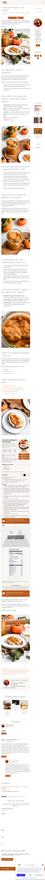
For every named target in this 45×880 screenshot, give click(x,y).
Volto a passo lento (38, 125)
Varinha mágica (7, 465)
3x (28, 475)
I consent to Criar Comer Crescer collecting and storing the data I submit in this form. (15, 855)
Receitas (19, 670)
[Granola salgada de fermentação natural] (38, 131)
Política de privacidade (33, 877)
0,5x (22, 475)
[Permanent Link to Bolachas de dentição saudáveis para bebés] (16, 704)
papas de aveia (9, 371)
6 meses (22, 668)
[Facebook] (35, 55)
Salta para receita (12, 17)
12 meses (18, 668)
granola (11, 373)
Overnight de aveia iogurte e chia (10, 393)
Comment (3, 813)
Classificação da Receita (7, 808)
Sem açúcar (22, 671)
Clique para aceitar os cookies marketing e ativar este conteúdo (15, 537)
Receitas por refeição (6, 671)
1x (24, 475)
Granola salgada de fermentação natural (38, 137)
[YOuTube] (38, 58)
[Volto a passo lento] (38, 120)
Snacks (3, 674)
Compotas (4, 670)
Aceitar (21, 875)
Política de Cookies (25, 877)
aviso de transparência (26, 12)
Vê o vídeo (21, 17)
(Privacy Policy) (16, 855)
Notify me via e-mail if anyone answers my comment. (13, 850)
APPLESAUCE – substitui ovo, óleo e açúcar (13, 387)
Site (2, 844)
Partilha (24, 458)
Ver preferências (39, 875)
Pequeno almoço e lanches (11, 670)
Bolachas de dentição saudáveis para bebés (16, 708)
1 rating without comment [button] (19, 796)
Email (3, 837)
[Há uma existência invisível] (38, 108)
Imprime (24, 454)
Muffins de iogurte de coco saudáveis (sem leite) (13, 389)
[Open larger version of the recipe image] (24, 444)
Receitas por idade (25, 670)
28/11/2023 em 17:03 (10, 741)
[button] (42, 865)
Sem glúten (6, 673)
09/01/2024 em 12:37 (14, 762)
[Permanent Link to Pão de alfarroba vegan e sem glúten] (7, 709)
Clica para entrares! (9, 522)
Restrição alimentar (15, 671)
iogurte (6, 373)
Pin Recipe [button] (24, 456)
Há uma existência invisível (38, 114)
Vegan (12, 674)
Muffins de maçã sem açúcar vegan (11, 391)
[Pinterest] (38, 55)
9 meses (25, 668)
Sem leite (17, 673)
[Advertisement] (39, 81)
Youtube (4, 606)
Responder (4, 733)
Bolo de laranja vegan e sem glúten (24, 712)
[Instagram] (40, 55)
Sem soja (25, 673)
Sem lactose (12, 673)
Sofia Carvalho (13, 760)
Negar (30, 875)
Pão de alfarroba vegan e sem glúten (7, 713)
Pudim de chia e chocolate (9, 385)
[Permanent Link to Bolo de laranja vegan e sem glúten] (24, 709)
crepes (9, 369)
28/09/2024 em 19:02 (10, 726)
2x (26, 475)
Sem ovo (20, 673)
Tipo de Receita (8, 674)
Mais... (38, 45)
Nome (2, 830)
